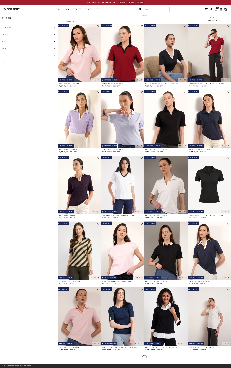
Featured (77, 9)
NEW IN (66, 9)
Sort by (211, 17)
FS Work (88, 9)
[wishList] (206, 9)
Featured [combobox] (212, 20)
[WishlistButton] (98, 26)
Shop (58, 9)
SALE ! (98, 9)
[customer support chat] (225, 9)
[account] (211, 9)
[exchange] (220, 9)
